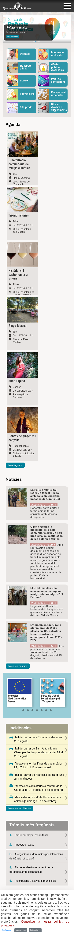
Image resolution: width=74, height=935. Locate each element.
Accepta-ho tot (21, 930)
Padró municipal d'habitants (28, 835)
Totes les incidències (19, 808)
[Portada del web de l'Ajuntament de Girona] (17, 6)
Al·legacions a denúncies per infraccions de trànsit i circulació (36, 856)
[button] (23, 710)
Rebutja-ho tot (35, 930)
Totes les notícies (18, 666)
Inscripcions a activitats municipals (32, 881)
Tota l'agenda (15, 465)
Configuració (6, 930)
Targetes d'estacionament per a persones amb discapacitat (31, 869)
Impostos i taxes (21, 845)
